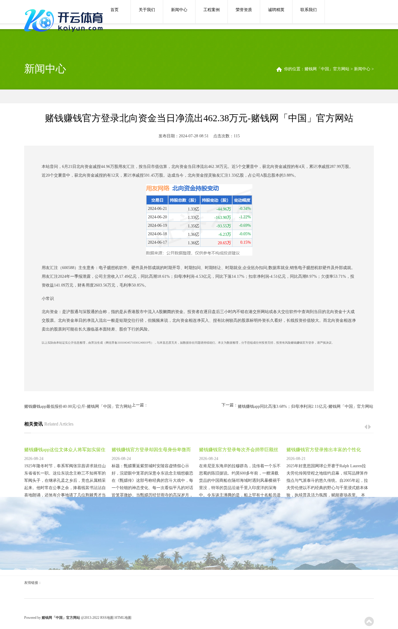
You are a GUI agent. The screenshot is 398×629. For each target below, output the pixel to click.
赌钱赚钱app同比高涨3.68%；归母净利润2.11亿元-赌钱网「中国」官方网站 (305, 406)
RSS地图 (107, 618)
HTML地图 (123, 618)
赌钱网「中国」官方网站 (326, 69)
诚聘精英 (276, 10)
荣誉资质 (244, 10)
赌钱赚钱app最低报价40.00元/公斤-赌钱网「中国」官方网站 (78, 406)
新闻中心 (179, 10)
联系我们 (308, 10)
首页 (114, 10)
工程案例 (211, 10)
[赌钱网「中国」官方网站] (65, 21)
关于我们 (147, 10)
